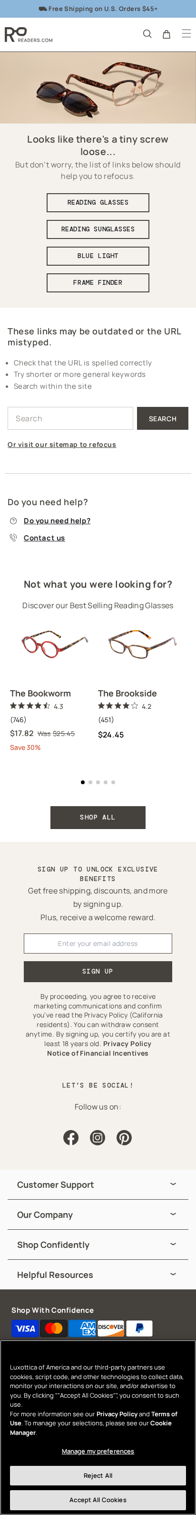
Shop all (98, 817)
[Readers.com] (28, 34)
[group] (98, 1185)
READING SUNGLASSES (98, 229)
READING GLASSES (98, 202)
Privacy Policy (117, 1414)
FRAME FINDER (97, 282)
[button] (146, 33)
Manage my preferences (98, 1451)
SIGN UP (98, 971)
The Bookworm (40, 693)
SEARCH (163, 418)
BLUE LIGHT (98, 255)
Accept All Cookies (97, 1499)
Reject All (98, 1475)
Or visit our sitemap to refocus (62, 444)
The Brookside (127, 693)
